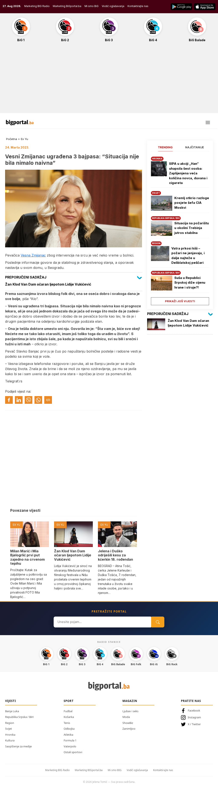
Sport (69, 701)
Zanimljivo (128, 729)
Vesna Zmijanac (33, 255)
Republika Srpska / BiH (19, 717)
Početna (11, 139)
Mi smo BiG (92, 6)
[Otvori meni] (208, 122)
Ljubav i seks (130, 711)
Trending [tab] (165, 147)
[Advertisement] (109, 80)
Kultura (9, 740)
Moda (126, 717)
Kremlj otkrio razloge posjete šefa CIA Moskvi (191, 203)
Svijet (8, 729)
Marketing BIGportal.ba (89, 770)
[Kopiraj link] (48, 400)
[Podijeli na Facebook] (9, 400)
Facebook (194, 710)
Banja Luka (12, 711)
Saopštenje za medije (18, 746)
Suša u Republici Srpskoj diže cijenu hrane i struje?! (189, 282)
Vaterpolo (70, 746)
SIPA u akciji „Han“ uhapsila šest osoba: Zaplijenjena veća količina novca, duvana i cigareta (188, 173)
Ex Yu (24, 139)
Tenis (67, 723)
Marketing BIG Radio (37, 6)
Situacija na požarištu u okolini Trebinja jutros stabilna (191, 228)
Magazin (129, 701)
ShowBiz (127, 723)
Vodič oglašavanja (113, 6)
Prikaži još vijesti (180, 301)
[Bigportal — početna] (20, 122)
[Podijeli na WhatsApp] (38, 400)
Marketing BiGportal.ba (67, 6)
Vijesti (10, 701)
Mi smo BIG (115, 770)
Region (9, 723)
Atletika (68, 734)
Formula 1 (70, 740)
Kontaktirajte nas (138, 6)
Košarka (69, 717)
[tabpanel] (180, 229)
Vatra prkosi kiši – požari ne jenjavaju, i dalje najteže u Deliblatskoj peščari (188, 255)
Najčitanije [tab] (194, 147)
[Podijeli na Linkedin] (19, 400)
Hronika (10, 734)
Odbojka (69, 729)
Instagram (194, 717)
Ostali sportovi (73, 752)
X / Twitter (194, 724)
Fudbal (68, 711)
